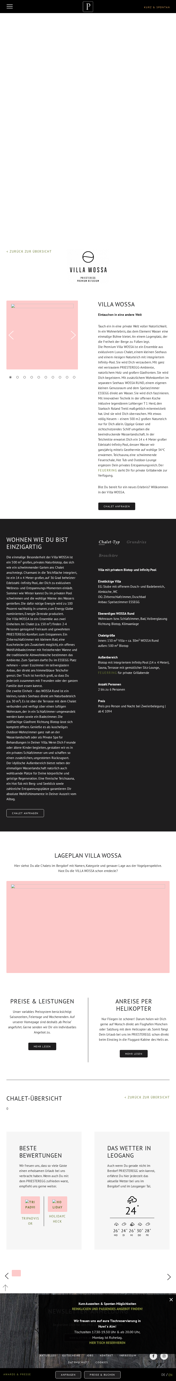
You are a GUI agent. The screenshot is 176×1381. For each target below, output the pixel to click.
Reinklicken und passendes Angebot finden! (107, 1309)
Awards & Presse (17, 1374)
